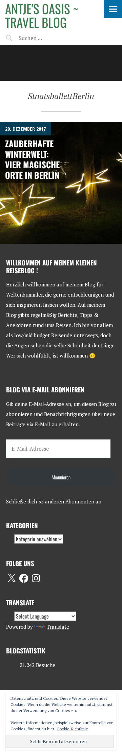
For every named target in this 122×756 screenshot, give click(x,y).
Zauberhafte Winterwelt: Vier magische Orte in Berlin (32, 159)
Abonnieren (61, 477)
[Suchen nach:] (46, 38)
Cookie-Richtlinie (72, 728)
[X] (11, 578)
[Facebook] (23, 578)
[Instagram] (35, 578)
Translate (58, 626)
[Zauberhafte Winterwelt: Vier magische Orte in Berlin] (61, 183)
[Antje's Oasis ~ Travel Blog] (61, 63)
